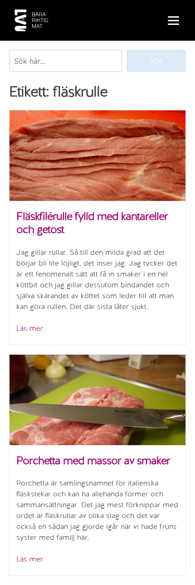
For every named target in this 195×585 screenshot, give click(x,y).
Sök (156, 61)
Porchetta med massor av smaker (93, 460)
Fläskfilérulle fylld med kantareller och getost (92, 222)
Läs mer (29, 328)
